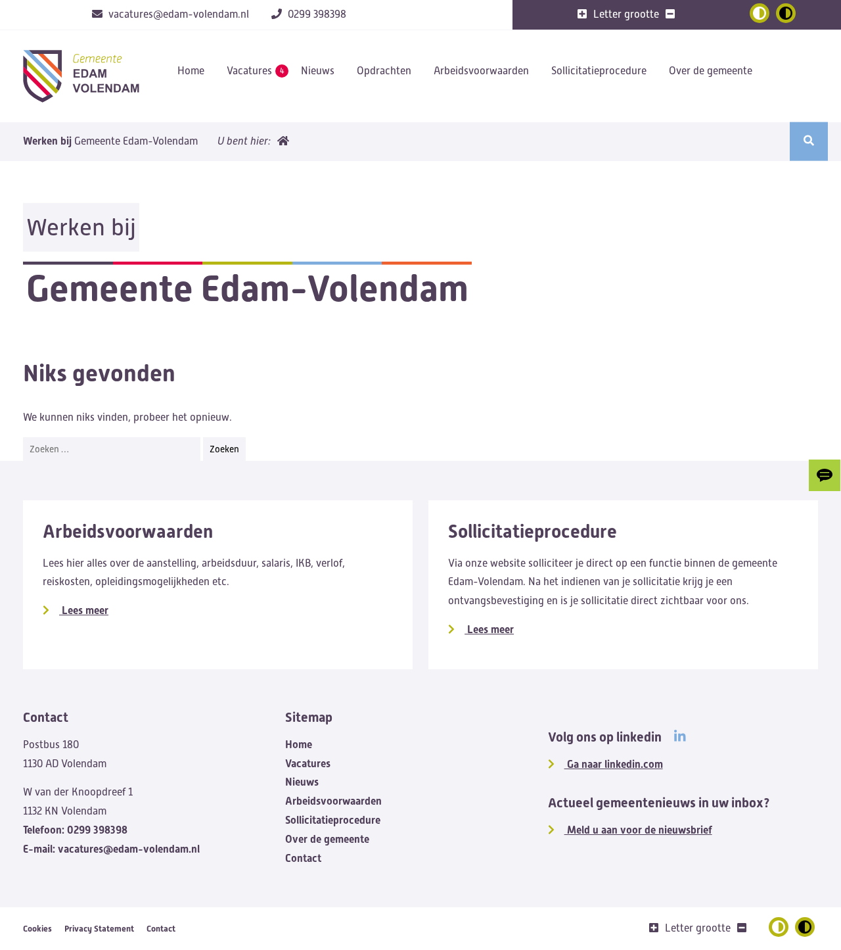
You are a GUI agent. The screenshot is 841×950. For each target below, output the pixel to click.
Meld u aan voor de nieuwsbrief (638, 830)
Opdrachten (384, 71)
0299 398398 (75, 830)
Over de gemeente (710, 71)
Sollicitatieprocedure (599, 71)
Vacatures (249, 71)
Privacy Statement (99, 929)
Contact (303, 858)
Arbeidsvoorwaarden (481, 71)
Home (190, 71)
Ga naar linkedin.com (613, 764)
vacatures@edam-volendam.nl (111, 849)
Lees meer (83, 610)
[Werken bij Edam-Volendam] (80, 76)
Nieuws (317, 71)
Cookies (37, 929)
